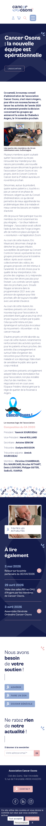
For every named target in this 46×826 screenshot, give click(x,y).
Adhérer (16, 687)
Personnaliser (21, 822)
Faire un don (19, 695)
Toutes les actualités (18, 529)
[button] (33, 18)
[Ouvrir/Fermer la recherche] (25, 18)
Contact (25, 789)
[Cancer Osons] (23, 9)
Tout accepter (15, 818)
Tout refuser (32, 818)
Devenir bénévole (21, 704)
